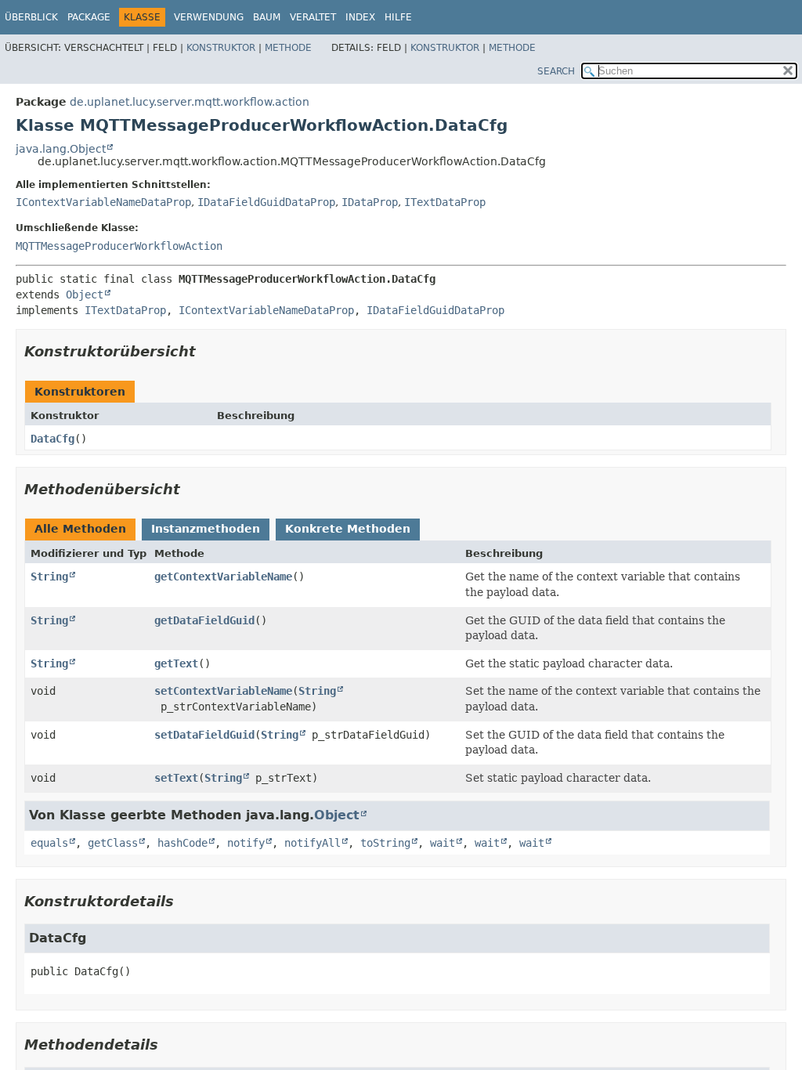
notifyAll (312, 843)
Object (84, 294)
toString (385, 843)
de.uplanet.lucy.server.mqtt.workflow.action (189, 102)
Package (88, 17)
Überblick (31, 17)
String (49, 576)
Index (360, 17)
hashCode (182, 843)
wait (442, 843)
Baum (266, 17)
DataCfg (52, 438)
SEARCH (556, 71)
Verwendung (209, 17)
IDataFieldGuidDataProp (266, 202)
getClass (113, 843)
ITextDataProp (445, 202)
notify (246, 843)
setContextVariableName (223, 691)
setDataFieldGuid (204, 734)
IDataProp (369, 202)
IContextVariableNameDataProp (103, 202)
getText (176, 663)
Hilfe (398, 17)
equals (49, 843)
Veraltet (313, 17)
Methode (288, 47)
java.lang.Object (61, 149)
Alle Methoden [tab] (80, 528)
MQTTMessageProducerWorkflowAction (119, 246)
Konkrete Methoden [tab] (347, 528)
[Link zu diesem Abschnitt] (206, 351)
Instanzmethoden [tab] (205, 528)
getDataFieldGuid (204, 620)
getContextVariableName (223, 576)
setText (176, 778)
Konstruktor (220, 47)
